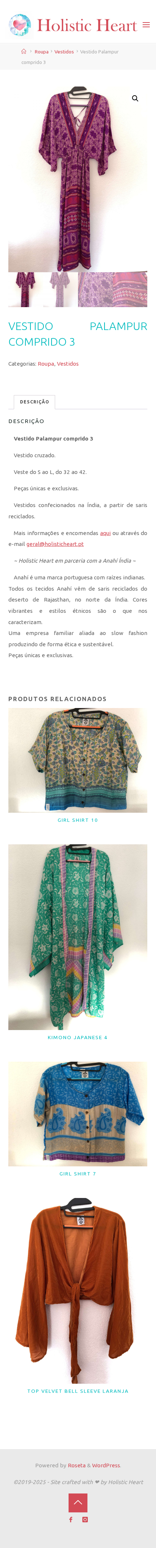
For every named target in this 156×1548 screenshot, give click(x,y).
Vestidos (64, 52)
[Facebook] (71, 1520)
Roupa (42, 52)
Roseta (76, 1465)
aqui (105, 533)
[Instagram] (85, 1520)
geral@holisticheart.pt (55, 544)
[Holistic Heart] (73, 24)
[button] (135, 98)
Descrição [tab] (34, 402)
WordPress (106, 1465)
